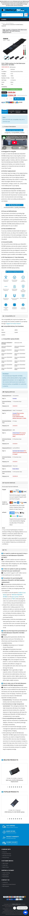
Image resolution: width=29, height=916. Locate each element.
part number (15, 596)
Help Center (5, 863)
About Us (4, 852)
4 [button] (13, 818)
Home (2, 23)
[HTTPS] (21, 899)
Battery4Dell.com (16, 904)
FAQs (24, 111)
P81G (13, 599)
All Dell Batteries (10, 23)
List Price (4, 92)
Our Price (4, 95)
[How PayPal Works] (15, 899)
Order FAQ (5, 865)
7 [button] (19, 818)
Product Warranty (6, 853)
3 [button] (11, 818)
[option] (14, 46)
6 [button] (17, 818)
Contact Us (5, 882)
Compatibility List (11, 111)
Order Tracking (6, 873)
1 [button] (7, 818)
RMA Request (5, 886)
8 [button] (21, 818)
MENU (4, 19)
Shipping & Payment (18, 111)
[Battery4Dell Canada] (14, 10)
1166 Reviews (13, 67)
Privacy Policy (5, 857)
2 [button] (9, 818)
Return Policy (5, 867)
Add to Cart (20, 99)
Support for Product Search (13, 323)
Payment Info (5, 876)
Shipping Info (5, 874)
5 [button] (15, 818)
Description (5, 111)
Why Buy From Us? (6, 855)
